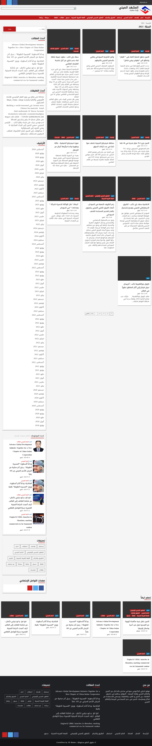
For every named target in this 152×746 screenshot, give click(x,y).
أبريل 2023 (39, 283)
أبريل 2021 (39, 378)
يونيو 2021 (39, 370)
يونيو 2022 (39, 323)
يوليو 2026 (39, 153)
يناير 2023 (40, 295)
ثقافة (56, 17)
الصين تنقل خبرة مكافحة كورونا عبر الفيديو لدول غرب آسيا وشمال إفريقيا (137, 625)
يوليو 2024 (39, 248)
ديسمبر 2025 (38, 181)
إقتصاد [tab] (16, 436)
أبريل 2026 (39, 165)
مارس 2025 (39, 216)
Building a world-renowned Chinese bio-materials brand (25, 107)
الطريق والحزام (110, 17)
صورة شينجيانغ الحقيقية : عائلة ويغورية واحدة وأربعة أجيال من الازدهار (66, 146)
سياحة (47, 17)
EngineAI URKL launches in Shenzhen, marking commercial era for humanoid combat (24, 79)
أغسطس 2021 (38, 362)
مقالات (62, 17)
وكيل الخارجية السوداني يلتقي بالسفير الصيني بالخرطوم (102, 58)
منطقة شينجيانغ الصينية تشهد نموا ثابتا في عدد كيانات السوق (100, 144)
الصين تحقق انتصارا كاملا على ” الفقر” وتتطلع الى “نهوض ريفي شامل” (134, 58)
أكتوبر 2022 (39, 307)
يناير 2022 (40, 342)
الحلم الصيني (128, 17)
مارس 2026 (39, 169)
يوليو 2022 (39, 319)
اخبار (141, 17)
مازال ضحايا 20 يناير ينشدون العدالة (25, 119)
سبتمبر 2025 (39, 192)
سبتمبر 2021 (39, 358)
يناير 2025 (40, 224)
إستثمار (119, 17)
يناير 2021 (40, 386)
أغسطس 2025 (38, 196)
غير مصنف (11, 564)
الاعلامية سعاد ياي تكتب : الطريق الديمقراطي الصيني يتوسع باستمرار (135, 206)
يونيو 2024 (39, 252)
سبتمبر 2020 (39, 401)
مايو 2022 (40, 327)
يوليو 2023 (39, 271)
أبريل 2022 (39, 330)
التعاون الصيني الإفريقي (95, 17)
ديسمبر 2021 (38, 346)
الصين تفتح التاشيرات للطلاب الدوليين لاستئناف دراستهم (25, 132)
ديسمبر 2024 (38, 228)
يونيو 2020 (39, 413)
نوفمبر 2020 (39, 394)
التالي (87, 313)
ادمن (138, 63)
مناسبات (76, 51)
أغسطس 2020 (38, 405)
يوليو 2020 (39, 409)
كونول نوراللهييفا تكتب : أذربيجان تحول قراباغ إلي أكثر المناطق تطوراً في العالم (135, 287)
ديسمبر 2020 (38, 390)
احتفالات (24, 546)
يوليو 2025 (39, 200)
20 (92, 313)
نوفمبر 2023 (39, 263)
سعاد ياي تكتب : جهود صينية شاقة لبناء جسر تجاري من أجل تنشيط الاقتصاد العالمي (65, 60)
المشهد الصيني (128, 7)
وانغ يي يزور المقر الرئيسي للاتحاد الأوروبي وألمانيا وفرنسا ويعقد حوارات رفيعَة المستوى (25, 99)
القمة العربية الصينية (78, 17)
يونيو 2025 (39, 204)
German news (38, 105)
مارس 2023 (39, 287)
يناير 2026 (40, 177)
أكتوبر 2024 (39, 236)
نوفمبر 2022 (39, 303)
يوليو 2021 (39, 366)
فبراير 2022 (39, 338)
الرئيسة (147, 17)
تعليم (11, 558)
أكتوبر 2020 (39, 398)
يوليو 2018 (39, 425)
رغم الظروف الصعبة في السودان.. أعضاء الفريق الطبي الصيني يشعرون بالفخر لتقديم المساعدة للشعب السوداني (100, 209)
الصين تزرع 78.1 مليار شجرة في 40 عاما (134, 143)
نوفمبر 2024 (39, 232)
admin (138, 631)
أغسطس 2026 (38, 149)
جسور (68, 17)
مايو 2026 (40, 161)
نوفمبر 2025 (39, 185)
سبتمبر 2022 (39, 311)
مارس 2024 (39, 259)
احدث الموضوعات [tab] (37, 436)
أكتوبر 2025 (39, 188)
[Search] (2, 18)
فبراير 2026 (39, 173)
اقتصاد (130, 733)
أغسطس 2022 (38, 315)
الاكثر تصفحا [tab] (25, 436)
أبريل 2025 (39, 212)
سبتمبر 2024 (39, 240)
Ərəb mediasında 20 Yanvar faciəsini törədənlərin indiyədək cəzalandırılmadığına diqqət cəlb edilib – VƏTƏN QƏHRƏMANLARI (24, 114)
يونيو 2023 (39, 275)
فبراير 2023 (39, 291)
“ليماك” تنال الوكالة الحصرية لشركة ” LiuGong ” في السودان (64, 206)
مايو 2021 (40, 374)
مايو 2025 (40, 208)
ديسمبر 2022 (38, 299)
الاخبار (138, 733)
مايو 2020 (40, 417)
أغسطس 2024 (38, 244)
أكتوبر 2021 (39, 354)
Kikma (41, 97)
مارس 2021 (39, 382)
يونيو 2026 (39, 157)
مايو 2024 (40, 256)
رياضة (41, 17)
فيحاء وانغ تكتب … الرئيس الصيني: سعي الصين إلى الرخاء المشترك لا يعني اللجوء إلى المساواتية (24, 125)
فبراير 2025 (39, 220)
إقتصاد (136, 17)
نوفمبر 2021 (39, 350)
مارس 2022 (39, 334)
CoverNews (61, 742)
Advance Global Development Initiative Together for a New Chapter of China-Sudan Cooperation (26, 47)
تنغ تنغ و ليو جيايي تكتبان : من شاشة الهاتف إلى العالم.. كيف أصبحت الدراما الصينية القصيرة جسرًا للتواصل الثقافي (24, 70)
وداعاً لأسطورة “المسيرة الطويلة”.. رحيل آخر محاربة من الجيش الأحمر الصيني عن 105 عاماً (25, 56)
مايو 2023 (40, 279)
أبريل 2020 (39, 421)
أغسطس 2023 (38, 267)
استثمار (109, 733)
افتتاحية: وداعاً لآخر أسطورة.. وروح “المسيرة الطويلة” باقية (25, 63)
